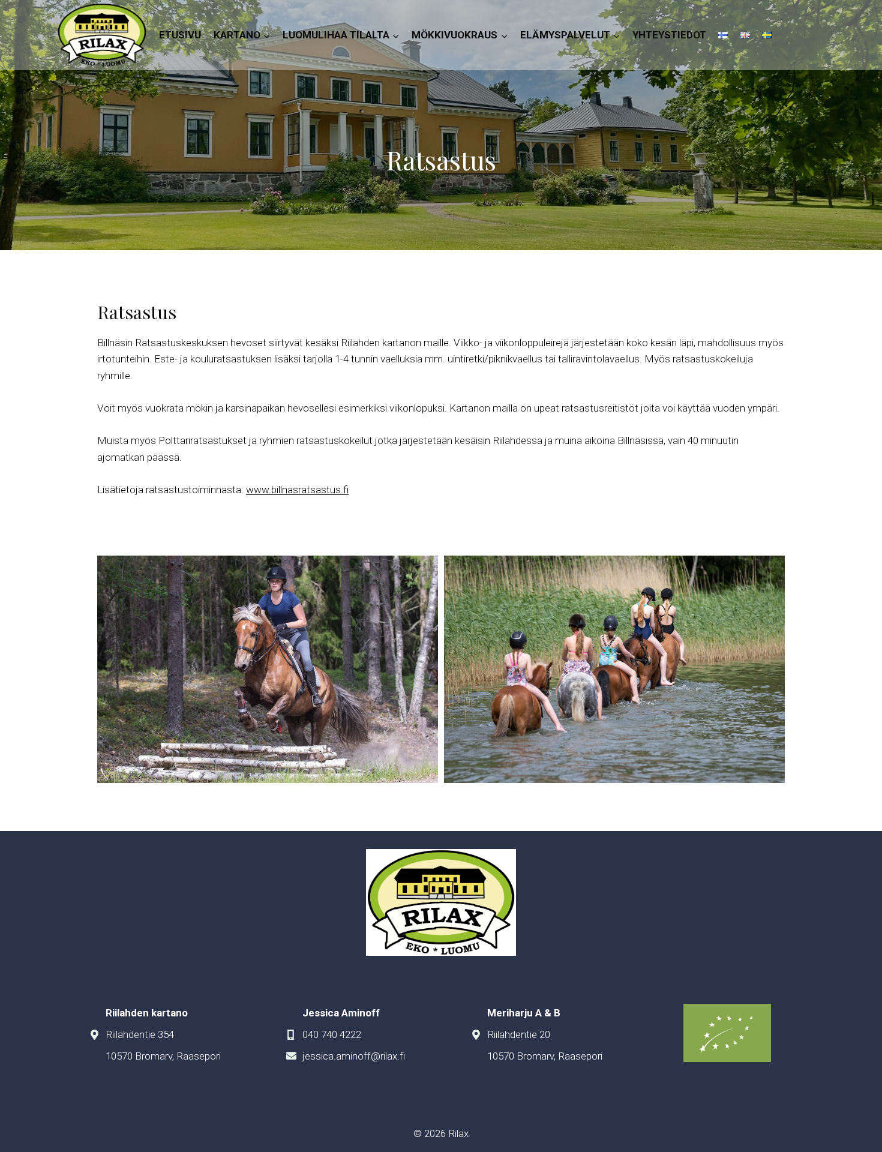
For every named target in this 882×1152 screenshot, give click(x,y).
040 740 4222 (331, 1034)
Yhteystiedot (669, 35)
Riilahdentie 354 (140, 1034)
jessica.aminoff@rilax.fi (353, 1056)
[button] (267, 669)
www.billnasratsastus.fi (297, 490)
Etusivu (180, 35)
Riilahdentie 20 (518, 1034)
